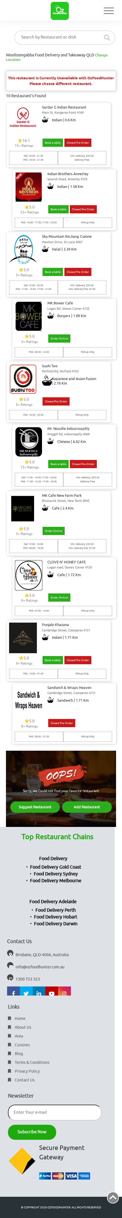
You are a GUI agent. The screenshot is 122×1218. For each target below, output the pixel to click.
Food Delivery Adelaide (53, 902)
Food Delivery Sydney (56, 874)
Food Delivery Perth (55, 910)
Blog (18, 1053)
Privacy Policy (27, 1071)
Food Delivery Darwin (55, 924)
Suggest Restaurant (35, 807)
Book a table (53, 143)
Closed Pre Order (78, 143)
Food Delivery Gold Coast (55, 867)
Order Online (59, 338)
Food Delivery (53, 858)
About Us (22, 1027)
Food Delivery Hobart (55, 917)
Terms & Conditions (31, 1062)
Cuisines (22, 1045)
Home (20, 1018)
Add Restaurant (87, 807)
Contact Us (24, 1080)
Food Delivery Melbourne (55, 881)
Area (18, 1036)
